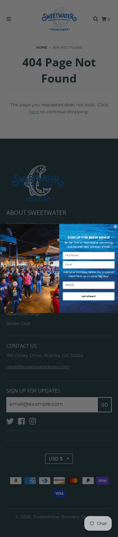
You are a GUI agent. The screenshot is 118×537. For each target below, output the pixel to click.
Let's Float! (88, 296)
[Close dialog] (115, 226)
